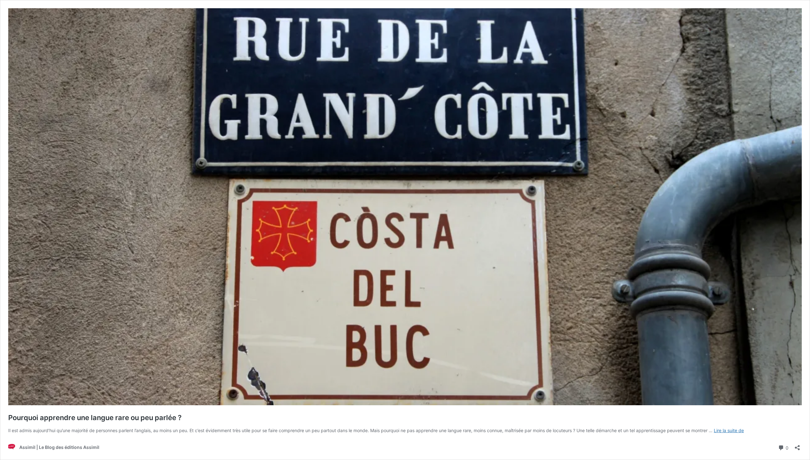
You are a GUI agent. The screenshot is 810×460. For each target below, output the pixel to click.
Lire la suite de (729, 430)
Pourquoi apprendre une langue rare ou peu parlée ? (95, 417)
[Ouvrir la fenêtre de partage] (797, 446)
